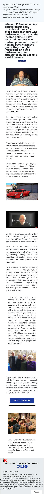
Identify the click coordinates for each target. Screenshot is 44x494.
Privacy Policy (11, 463)
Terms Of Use (24, 463)
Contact (35, 463)
